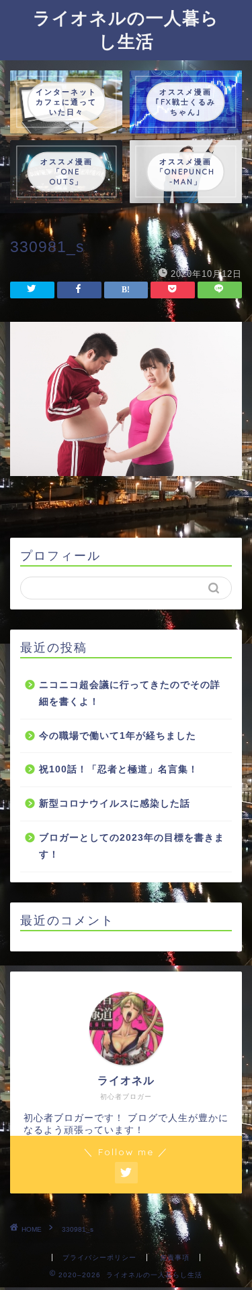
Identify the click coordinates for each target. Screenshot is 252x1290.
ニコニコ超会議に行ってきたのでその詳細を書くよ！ (129, 693)
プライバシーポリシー (99, 1257)
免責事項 (175, 1257)
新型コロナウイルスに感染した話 (114, 804)
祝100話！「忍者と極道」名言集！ (118, 769)
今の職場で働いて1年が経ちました (117, 736)
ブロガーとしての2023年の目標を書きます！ (131, 846)
